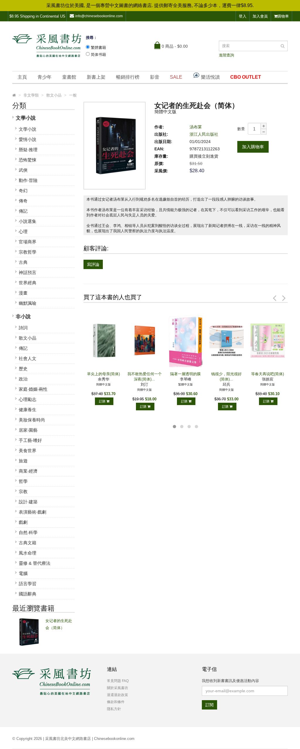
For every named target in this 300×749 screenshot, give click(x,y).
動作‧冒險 (28, 180)
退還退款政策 (117, 695)
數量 (241, 129)
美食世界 (27, 450)
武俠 (23, 170)
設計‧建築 (28, 501)
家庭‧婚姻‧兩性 (33, 389)
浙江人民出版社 (204, 134)
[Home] (14, 95)
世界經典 (27, 282)
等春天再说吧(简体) (267, 374)
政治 (23, 378)
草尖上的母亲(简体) (103, 374)
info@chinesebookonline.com (99, 16)
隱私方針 (114, 709)
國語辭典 (27, 593)
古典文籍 (27, 542)
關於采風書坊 (117, 688)
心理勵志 (27, 399)
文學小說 (26, 118)
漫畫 (23, 292)
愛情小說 (27, 139)
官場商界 (27, 241)
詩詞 (23, 327)
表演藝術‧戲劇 (32, 511)
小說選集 (27, 221)
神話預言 (27, 272)
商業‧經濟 (28, 471)
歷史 (23, 368)
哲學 (23, 481)
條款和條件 (116, 702)
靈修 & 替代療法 (34, 563)
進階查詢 (226, 55)
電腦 (23, 573)
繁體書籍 (98, 47)
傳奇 (23, 200)
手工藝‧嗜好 (30, 440)
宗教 (23, 491)
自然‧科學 (28, 532)
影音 (154, 77)
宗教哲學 (27, 251)
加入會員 (260, 16)
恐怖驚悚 (27, 159)
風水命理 (27, 552)
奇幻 (23, 190)
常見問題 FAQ (118, 681)
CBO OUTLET (245, 77)
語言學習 (27, 583)
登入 (242, 16)
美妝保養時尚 (32, 419)
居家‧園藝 (28, 430)
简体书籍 (98, 54)
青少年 (45, 77)
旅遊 (23, 460)
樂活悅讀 (210, 77)
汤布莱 (196, 127)
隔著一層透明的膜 (185, 374)
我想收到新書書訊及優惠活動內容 (230, 681)
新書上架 (96, 77)
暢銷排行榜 (127, 77)
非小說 (23, 316)
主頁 (22, 77)
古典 (23, 262)
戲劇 (23, 522)
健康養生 (27, 409)
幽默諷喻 (27, 303)
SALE (176, 77)
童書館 (69, 77)
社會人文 (27, 358)
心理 (23, 231)
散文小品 (27, 337)
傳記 (23, 211)
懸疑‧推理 (28, 149)
